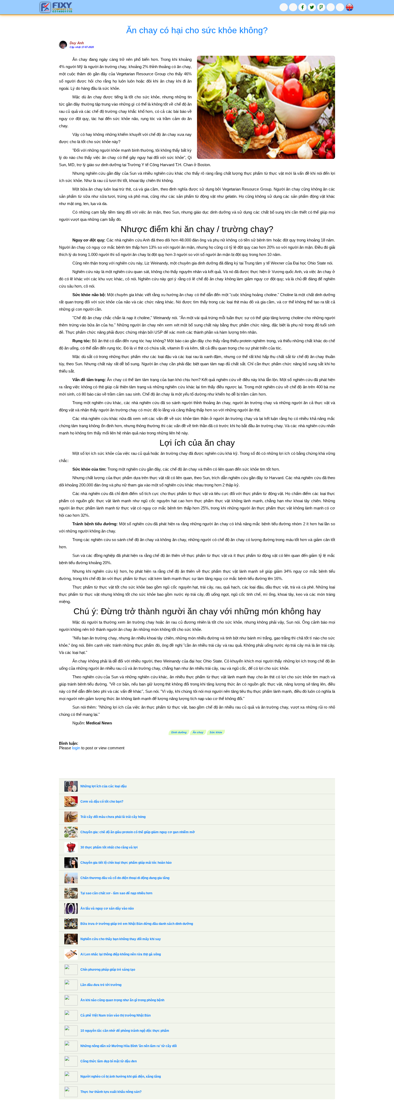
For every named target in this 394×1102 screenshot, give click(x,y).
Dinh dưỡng (179, 732)
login (76, 748)
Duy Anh (77, 43)
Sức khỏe (216, 732)
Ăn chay (198, 732)
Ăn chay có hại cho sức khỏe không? (197, 30)
